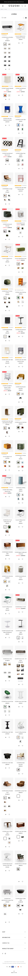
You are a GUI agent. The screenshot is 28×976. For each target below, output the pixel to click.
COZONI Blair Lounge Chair (20, 791)
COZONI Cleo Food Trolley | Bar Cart (7, 521)
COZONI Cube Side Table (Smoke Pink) (20, 188)
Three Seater (20, 678)
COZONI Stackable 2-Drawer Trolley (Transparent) (7, 387)
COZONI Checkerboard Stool (21, 89)
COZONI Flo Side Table (21, 120)
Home (2, 9)
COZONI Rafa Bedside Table (7, 330)
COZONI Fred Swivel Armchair (7, 225)
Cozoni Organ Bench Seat (20, 258)
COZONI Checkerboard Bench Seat (7, 154)
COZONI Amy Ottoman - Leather (7, 292)
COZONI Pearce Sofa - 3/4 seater (20, 659)
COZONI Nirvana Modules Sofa (7, 38)
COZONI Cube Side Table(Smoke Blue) (7, 119)
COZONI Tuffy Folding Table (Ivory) (7, 490)
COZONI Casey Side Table (20, 831)
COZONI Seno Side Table (7, 763)
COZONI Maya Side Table (7, 732)
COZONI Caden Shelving (20, 292)
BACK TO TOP (14, 972)
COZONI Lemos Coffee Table (7, 832)
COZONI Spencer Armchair (20, 422)
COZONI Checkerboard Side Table (21, 330)
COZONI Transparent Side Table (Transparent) (7, 631)
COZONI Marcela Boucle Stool (20, 577)
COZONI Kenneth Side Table (21, 631)
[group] (7, 34)
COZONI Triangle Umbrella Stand (7, 89)
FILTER (5, 18)
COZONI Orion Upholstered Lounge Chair (7, 899)
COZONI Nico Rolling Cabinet (20, 488)
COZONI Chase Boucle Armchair (21, 387)
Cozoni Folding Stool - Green (7, 607)
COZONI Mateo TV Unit (20, 607)
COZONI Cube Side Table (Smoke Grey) (20, 360)
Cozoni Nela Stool (21, 223)
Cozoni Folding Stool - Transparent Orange (21, 37)
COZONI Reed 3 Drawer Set (20, 456)
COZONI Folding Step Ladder (20, 154)
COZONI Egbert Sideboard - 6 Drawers (21, 553)
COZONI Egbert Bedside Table (7, 553)
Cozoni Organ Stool (7, 456)
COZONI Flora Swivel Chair (7, 701)
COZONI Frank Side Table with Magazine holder (7, 422)
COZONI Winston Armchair (20, 864)
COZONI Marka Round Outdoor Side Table (7, 864)
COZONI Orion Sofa (7, 659)
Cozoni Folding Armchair (20, 732)
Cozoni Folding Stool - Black (21, 521)
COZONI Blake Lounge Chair (7, 189)
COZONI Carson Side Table (20, 701)
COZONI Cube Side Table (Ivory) (7, 360)
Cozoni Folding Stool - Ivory (7, 259)
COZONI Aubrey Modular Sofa (7, 791)
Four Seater (20, 681)
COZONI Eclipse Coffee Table (21, 899)
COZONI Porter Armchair (7, 576)
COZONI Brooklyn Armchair (21, 763)
